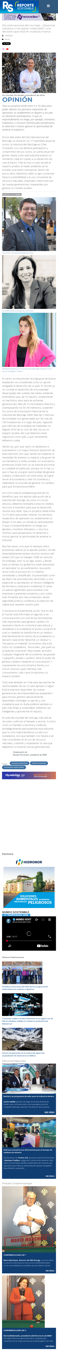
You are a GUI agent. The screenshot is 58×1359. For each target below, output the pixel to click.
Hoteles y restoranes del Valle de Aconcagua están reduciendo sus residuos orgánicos (25, 988)
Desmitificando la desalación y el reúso (17, 311)
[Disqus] (29, 814)
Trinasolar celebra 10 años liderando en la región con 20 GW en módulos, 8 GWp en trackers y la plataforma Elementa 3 (27, 1021)
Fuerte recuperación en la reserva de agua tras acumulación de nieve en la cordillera (23, 1054)
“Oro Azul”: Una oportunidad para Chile (17, 253)
